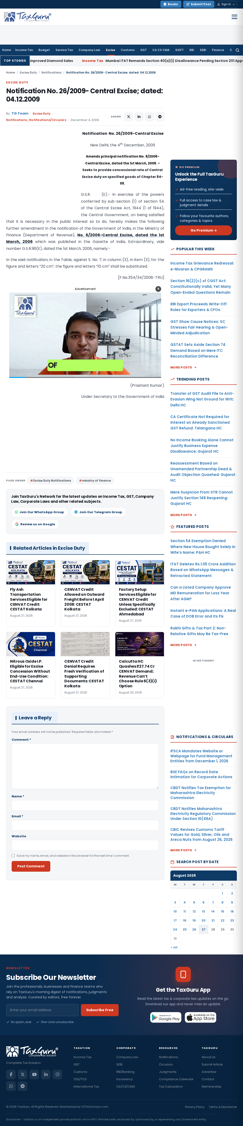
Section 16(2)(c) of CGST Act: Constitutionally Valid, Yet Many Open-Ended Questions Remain (200, 286)
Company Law (89, 50)
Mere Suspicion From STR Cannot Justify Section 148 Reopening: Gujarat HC (201, 498)
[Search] (237, 50)
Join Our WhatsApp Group (41, 512)
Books (173, 4)
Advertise (209, 1072)
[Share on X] (128, 116)
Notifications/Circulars (47, 120)
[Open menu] (234, 17)
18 (184, 920)
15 (222, 911)
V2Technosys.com (94, 1107)
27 (204, 929)
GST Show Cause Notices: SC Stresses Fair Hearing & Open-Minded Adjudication (199, 327)
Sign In (226, 4)
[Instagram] (57, 1074)
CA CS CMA (161, 50)
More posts (181, 367)
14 (213, 911)
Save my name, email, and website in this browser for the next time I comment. (73, 856)
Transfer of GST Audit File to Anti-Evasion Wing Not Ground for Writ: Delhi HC (202, 399)
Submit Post (201, 4)
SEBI (203, 50)
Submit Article (212, 1064)
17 (175, 920)
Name (18, 796)
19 (194, 920)
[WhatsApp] (11, 1086)
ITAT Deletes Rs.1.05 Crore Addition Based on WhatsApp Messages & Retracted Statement (203, 570)
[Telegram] (22, 1086)
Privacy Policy (195, 1107)
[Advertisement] (41, 177)
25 (185, 929)
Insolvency (124, 1079)
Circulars (166, 1064)
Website (19, 836)
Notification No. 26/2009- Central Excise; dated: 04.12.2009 (84, 95)
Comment (21, 739)
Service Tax (64, 50)
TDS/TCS (80, 1079)
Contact (208, 1079)
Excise (110, 50)
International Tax (86, 1086)
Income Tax (24, 50)
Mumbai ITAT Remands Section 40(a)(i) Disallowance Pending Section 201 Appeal (124, 60)
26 (194, 929)
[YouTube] (34, 1074)
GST (143, 50)
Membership (211, 1086)
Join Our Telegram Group (100, 512)
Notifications (51, 72)
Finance (218, 50)
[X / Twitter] (22, 1074)
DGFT (179, 50)
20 (203, 920)
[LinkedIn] (46, 1074)
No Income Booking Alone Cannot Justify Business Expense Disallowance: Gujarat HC (202, 445)
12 (194, 911)
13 (203, 911)
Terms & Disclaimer (223, 1107)
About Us (208, 1057)
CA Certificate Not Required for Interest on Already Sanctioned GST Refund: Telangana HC (200, 422)
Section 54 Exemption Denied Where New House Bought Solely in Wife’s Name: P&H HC (202, 546)
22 (222, 920)
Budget (44, 50)
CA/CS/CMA (125, 1086)
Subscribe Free (99, 1010)
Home (6, 50)
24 (175, 929)
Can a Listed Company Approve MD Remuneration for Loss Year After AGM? (200, 593)
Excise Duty (28, 72)
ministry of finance (96, 481)
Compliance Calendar (176, 1079)
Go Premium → (204, 230)
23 (232, 920)
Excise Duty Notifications (52, 481)
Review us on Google (37, 524)
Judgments (168, 1072)
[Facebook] (11, 1074)
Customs (128, 50)
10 (175, 911)
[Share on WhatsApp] (149, 116)
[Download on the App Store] (201, 1017)
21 (213, 920)
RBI (191, 50)
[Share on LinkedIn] (139, 116)
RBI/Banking (125, 1072)
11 (184, 911)
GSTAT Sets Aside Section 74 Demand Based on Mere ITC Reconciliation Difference (197, 350)
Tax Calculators (171, 1086)
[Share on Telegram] (160, 116)
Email (17, 816)
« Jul (174, 947)
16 (232, 911)
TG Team (20, 113)
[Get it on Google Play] (166, 1017)
